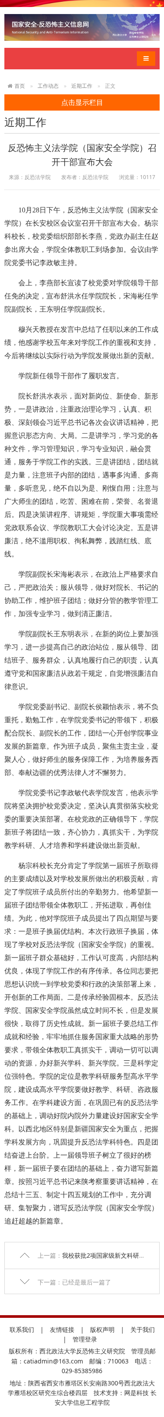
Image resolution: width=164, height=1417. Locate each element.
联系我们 (22, 1329)
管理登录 (85, 1339)
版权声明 (102, 1329)
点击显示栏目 (82, 102)
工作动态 (48, 86)
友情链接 (62, 1329)
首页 (19, 86)
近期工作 (81, 86)
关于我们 (142, 1329)
